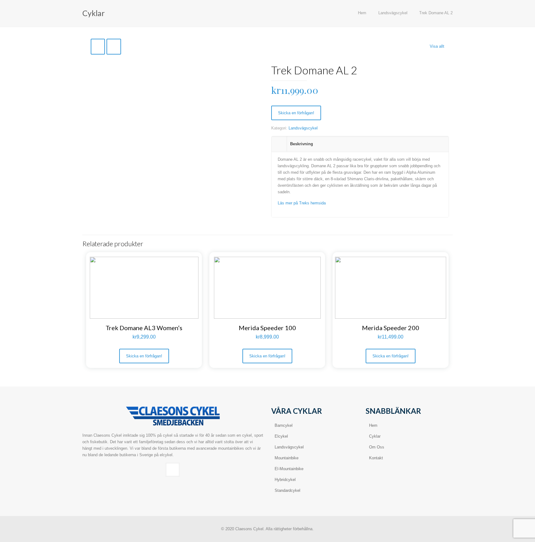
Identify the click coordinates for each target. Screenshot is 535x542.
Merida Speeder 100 (267, 327)
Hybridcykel (285, 479)
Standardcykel (287, 490)
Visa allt (437, 46)
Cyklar (375, 436)
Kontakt (376, 458)
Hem (362, 13)
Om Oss (376, 447)
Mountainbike (286, 458)
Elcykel (281, 436)
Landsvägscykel (392, 13)
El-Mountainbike (289, 468)
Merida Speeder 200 (390, 327)
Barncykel (284, 425)
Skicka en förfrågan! (296, 113)
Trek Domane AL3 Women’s (144, 327)
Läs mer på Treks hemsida (302, 203)
